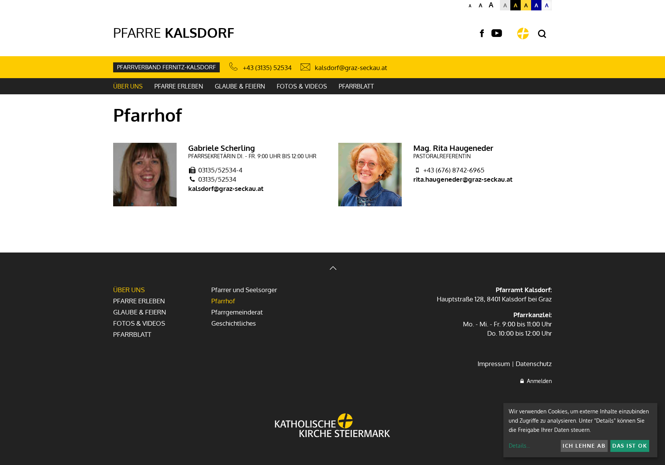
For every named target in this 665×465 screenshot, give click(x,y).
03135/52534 (217, 179)
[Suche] (542, 34)
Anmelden (538, 381)
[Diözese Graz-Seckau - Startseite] (523, 33)
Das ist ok (629, 445)
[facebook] (482, 33)
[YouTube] (496, 33)
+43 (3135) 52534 (267, 68)
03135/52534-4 (220, 170)
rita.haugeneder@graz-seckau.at (463, 179)
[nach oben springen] (332, 269)
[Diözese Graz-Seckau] (332, 426)
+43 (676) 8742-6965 (454, 170)
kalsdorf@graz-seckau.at (351, 68)
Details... (519, 445)
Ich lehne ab (584, 445)
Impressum (494, 363)
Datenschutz (534, 363)
